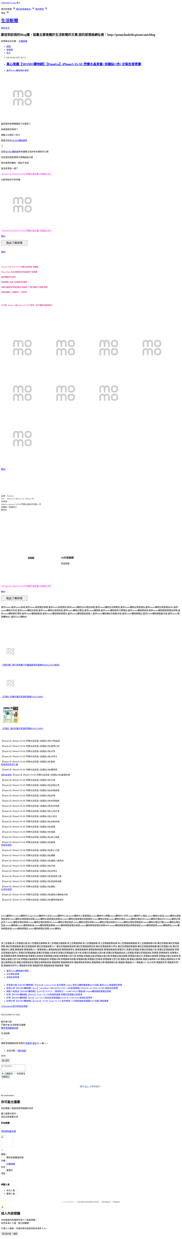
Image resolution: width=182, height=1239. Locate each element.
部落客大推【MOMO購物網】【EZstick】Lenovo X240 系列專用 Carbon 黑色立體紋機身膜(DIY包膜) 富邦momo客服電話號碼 (64, 985)
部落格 (9, 50)
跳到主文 (5, 28)
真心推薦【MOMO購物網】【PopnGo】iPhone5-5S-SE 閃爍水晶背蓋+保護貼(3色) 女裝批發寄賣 (73, 64)
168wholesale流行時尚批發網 (14, 1006)
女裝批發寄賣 (12, 977)
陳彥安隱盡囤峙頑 (9, 1028)
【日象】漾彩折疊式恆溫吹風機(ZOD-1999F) (22, 728)
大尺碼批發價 (12, 974)
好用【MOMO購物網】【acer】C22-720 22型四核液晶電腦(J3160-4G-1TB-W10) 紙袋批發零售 (49, 998)
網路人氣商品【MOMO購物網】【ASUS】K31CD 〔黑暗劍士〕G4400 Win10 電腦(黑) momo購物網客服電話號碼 (58, 991)
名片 (8, 53)
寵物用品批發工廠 (9, 764)
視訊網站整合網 (8, 1131)
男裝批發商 (6, 845)
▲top (3, 1055)
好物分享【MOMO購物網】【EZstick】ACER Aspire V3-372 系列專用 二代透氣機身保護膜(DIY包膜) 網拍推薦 (57, 1001)
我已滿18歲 (6, 1234)
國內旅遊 (22, 1051)
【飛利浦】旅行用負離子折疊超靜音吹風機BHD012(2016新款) (30, 665)
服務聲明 (116, 1202)
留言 (35, 1043)
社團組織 (23, 41)
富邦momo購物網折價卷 (17, 70)
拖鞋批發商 (6, 775)
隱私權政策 (106, 1202)
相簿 (8, 46)
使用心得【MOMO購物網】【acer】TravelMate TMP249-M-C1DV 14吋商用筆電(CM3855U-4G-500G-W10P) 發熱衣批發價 (62, 988)
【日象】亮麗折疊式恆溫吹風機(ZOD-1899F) (22, 697)
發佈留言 (5, 1077)
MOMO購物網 (18, 140)
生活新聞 (9, 20)
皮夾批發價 (6, 889)
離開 (15, 1234)
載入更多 (5, 1061)
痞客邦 (29, 1043)
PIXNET (71, 1202)
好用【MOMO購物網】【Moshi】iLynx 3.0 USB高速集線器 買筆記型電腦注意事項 (44, 994)
